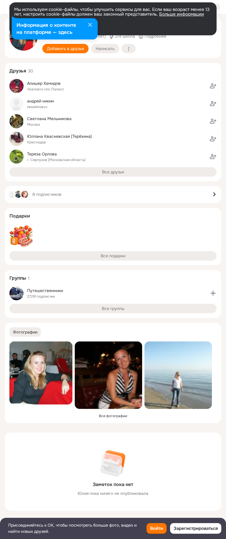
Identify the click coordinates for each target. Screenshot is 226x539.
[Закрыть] (90, 25)
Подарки (19, 216)
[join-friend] (213, 85)
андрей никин (40, 101)
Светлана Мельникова (49, 118)
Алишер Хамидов (44, 83)
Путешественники (45, 290)
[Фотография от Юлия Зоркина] (40, 372)
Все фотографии (113, 416)
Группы (17, 278)
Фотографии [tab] (25, 332)
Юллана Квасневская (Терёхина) (59, 136)
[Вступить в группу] (213, 293)
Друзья (17, 71)
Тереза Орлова (42, 154)
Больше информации (181, 14)
